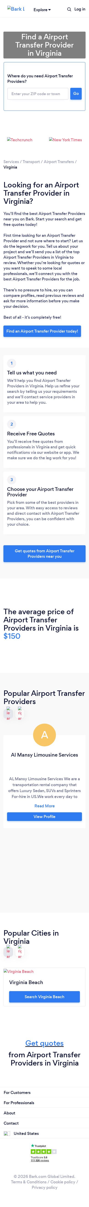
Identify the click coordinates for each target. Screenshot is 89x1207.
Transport (31, 161)
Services (11, 161)
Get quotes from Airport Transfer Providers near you (44, 553)
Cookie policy (62, 1182)
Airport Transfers (59, 161)
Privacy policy (45, 1187)
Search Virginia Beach (44, 997)
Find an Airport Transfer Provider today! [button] (42, 331)
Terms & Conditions (29, 1182)
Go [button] (76, 93)
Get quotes (44, 1043)
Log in (79, 9)
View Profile (44, 816)
